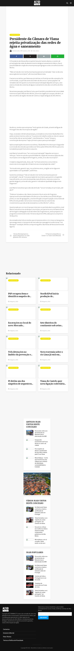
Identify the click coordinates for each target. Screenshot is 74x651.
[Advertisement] (37, 111)
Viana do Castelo (15, 34)
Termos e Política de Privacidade (13, 640)
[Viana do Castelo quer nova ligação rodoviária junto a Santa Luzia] (53, 371)
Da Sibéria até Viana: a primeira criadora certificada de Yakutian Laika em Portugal (41, 511)
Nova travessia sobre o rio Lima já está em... (51, 353)
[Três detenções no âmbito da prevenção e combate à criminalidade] (21, 342)
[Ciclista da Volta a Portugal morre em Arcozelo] (29, 578)
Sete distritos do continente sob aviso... (51, 324)
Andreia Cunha (16, 51)
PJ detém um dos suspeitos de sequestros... (20, 382)
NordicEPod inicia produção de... (49, 295)
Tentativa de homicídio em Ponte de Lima (41, 585)
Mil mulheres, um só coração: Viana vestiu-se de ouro (41, 541)
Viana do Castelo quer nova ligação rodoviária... (53, 382)
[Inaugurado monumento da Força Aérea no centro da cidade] (29, 441)
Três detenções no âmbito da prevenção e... (20, 353)
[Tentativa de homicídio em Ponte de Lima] (29, 585)
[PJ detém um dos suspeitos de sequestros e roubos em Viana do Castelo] (21, 371)
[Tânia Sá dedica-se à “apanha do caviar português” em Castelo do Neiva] (29, 519)
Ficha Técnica (7, 637)
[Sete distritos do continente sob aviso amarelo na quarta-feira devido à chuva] (53, 313)
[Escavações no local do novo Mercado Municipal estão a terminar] (21, 313)
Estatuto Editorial (8, 633)
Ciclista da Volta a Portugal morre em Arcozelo (40, 578)
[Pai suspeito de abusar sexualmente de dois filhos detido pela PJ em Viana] (29, 450)
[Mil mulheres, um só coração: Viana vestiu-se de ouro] (29, 541)
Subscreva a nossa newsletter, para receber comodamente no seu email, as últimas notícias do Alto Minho (54, 608)
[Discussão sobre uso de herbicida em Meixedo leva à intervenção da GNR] (29, 432)
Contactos (6, 629)
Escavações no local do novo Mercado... (19, 324)
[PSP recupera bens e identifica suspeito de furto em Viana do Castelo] (21, 284)
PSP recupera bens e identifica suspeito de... (19, 295)
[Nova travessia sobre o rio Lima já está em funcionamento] (53, 342)
